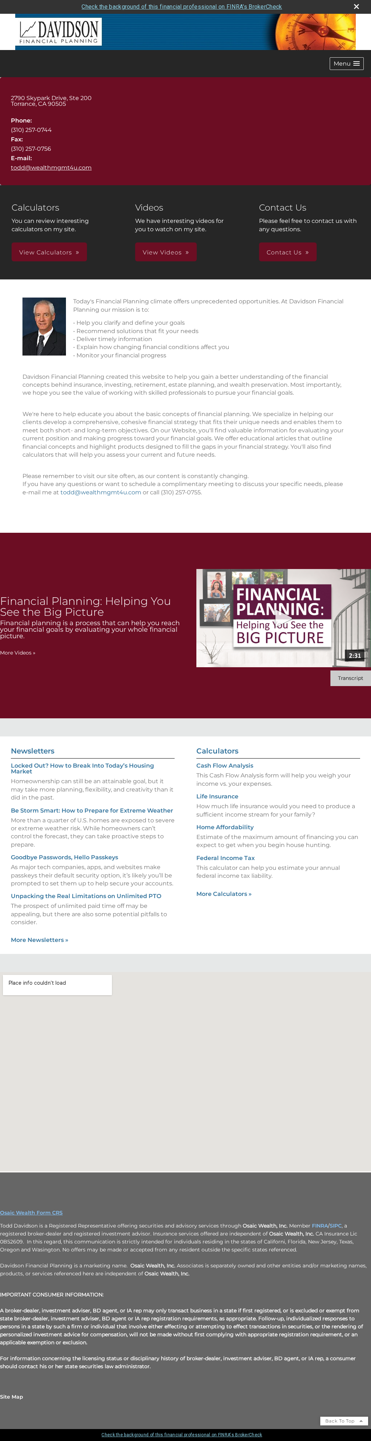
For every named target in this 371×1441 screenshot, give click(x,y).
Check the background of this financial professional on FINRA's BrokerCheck (182, 6)
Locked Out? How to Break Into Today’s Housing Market (82, 768)
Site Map (11, 1397)
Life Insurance (217, 796)
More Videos (18, 652)
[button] (347, 63)
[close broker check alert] (356, 6)
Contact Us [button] (284, 252)
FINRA (320, 1225)
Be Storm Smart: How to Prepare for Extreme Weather (92, 810)
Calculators (217, 751)
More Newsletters (39, 940)
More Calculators (224, 893)
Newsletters (32, 751)
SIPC (336, 1225)
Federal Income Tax (225, 858)
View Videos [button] (162, 252)
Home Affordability (225, 827)
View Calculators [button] (45, 252)
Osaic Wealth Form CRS (31, 1212)
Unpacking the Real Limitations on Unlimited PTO (86, 896)
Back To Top (340, 1421)
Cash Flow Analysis (224, 765)
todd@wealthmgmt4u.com (51, 167)
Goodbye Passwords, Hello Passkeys (64, 857)
